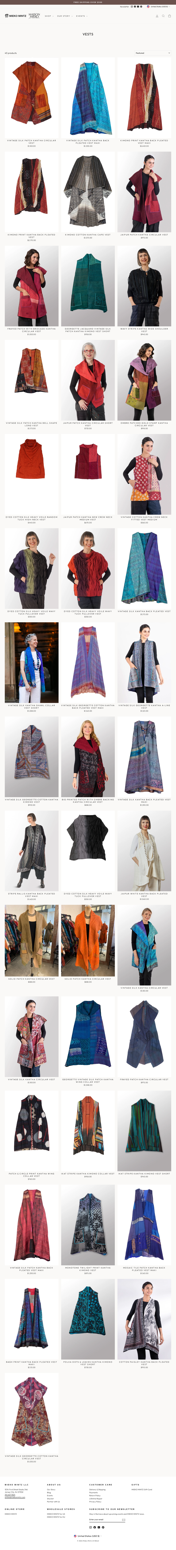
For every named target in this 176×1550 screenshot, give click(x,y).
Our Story (51, 1489)
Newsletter (124, 7)
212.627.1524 (10, 1495)
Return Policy (95, 1495)
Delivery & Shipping (97, 1489)
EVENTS (81, 16)
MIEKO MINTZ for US (56, 1514)
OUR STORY (64, 16)
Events (50, 1495)
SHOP (48, 16)
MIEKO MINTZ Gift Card (142, 1489)
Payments (93, 1492)
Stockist (50, 1499)
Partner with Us (53, 1501)
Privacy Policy (95, 1501)
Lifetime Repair (95, 1499)
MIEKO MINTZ (11, 1514)
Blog (49, 1492)
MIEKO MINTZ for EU (56, 1517)
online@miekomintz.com (15, 1497)
